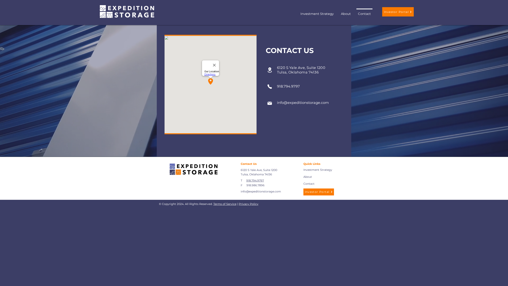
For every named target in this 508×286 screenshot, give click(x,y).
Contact (309, 184)
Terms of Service (224, 204)
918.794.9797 (255, 180)
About (307, 177)
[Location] (269, 70)
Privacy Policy (248, 204)
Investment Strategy (317, 170)
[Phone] (269, 86)
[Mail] (269, 103)
